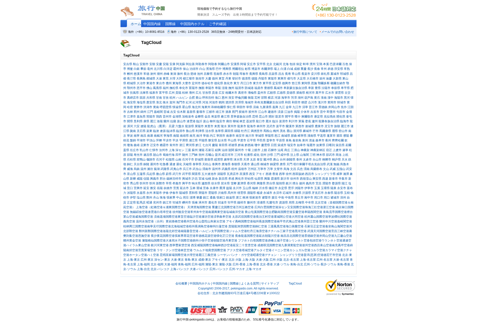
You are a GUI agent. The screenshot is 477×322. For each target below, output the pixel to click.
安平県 (261, 64)
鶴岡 (222, 102)
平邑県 (261, 140)
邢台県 (270, 183)
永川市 (237, 188)
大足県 (301, 78)
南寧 (137, 135)
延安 (146, 188)
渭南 (307, 169)
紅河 (189, 102)
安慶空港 (298, 212)
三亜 (188, 150)
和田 (288, 102)
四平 (178, 155)
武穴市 (176, 174)
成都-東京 (204, 259)
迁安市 (154, 145)
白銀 (137, 69)
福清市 (239, 88)
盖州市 (261, 92)
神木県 (320, 155)
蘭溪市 (290, 126)
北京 (269, 64)
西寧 (282, 174)
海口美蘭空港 (295, 226)
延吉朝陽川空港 (269, 236)
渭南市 (206, 169)
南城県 (285, 135)
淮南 (324, 97)
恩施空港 (144, 236)
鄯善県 (208, 159)
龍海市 (251, 126)
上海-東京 (133, 259)
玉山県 (246, 188)
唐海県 (226, 164)
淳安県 (338, 69)
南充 (193, 135)
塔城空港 (248, 250)
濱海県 (210, 69)
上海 (172, 150)
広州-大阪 (276, 259)
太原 (253, 159)
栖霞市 (164, 145)
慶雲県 (265, 145)
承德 (330, 69)
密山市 (343, 131)
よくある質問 (250, 283)
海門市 (180, 102)
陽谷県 (338, 193)
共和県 (150, 97)
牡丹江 (245, 131)
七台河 (206, 145)
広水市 (329, 92)
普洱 (218, 155)
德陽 (254, 78)
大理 (172, 78)
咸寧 (339, 174)
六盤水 (179, 126)
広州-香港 (239, 264)
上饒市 (255, 150)
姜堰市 (200, 112)
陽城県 (183, 193)
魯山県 (190, 131)
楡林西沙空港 (224, 245)
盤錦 (133, 140)
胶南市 (243, 112)
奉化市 (183, 88)
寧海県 (167, 135)
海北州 (196, 107)
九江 (282, 107)
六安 (137, 126)
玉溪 (317, 188)
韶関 (231, 150)
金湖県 (176, 116)
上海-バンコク (179, 269)
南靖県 (184, 135)
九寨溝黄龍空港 (291, 245)
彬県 (248, 69)
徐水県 (215, 183)
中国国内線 (152, 24)
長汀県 (131, 78)
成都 (297, 69)
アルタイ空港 (263, 250)
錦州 (143, 112)
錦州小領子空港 (203, 240)
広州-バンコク (218, 269)
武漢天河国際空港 (319, 231)
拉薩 (173, 121)
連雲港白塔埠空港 (160, 212)
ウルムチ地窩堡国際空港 (209, 250)
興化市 (239, 178)
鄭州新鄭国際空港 (151, 231)
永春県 (328, 193)
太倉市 (307, 159)
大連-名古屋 (341, 259)
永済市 (277, 193)
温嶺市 (242, 169)
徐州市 (294, 178)
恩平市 (141, 88)
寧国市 (220, 135)
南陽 (176, 135)
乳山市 (144, 150)
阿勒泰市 (201, 64)
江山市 (262, 112)
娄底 (308, 121)
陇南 (133, 131)
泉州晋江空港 (309, 221)
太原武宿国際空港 (244, 216)
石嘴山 (209, 155)
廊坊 (229, 121)
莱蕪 (301, 121)
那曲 (294, 135)
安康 (172, 64)
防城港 (249, 88)
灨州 (192, 92)
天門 (289, 164)
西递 (325, 178)
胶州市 (252, 112)
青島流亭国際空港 (335, 212)
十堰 (248, 150)
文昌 (293, 169)
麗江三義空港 (207, 255)
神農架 (305, 150)
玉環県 (325, 188)
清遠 (312, 140)
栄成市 (282, 145)
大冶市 (141, 83)
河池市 (213, 102)
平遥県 (321, 135)
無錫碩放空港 (139, 212)
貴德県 (290, 92)
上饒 (264, 150)
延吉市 (184, 188)
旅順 (337, 126)
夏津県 (241, 183)
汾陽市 (325, 88)
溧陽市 (326, 183)
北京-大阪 (235, 259)
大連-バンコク (199, 269)
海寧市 (285, 97)
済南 (256, 107)
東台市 (160, 83)
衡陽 (251, 97)
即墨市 (331, 112)
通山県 (255, 164)
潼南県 (311, 135)
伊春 (166, 193)
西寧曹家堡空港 (179, 245)
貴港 (215, 92)
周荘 (186, 197)
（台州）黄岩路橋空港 (169, 221)
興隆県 (261, 183)
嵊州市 (186, 202)
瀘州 (315, 121)
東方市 (257, 83)
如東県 (320, 145)
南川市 (249, 135)
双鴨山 (141, 159)
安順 (152, 64)
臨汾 (275, 121)
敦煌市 (200, 78)
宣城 (201, 178)
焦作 (344, 107)
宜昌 (318, 183)
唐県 (283, 164)
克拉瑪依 (330, 116)
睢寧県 (302, 135)
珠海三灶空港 (314, 207)
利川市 (293, 121)
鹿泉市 (319, 126)
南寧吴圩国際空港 (159, 226)
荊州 (137, 112)
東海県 (176, 83)
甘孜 (166, 97)
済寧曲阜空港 (222, 216)
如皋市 (301, 145)
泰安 (260, 159)
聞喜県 (196, 174)
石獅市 (272, 150)
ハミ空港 (153, 255)
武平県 (186, 174)
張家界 (170, 197)
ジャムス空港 (238, 231)
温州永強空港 (145, 221)
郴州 (130, 74)
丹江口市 (246, 83)
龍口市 (260, 121)
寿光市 (138, 155)
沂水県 (263, 188)
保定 (299, 64)
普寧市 (270, 140)
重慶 (304, 69)
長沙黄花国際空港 (163, 236)
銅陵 (146, 164)
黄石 (317, 97)
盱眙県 (249, 178)
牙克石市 (318, 193)
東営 (222, 78)
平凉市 (167, 140)
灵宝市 (328, 126)
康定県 (318, 116)
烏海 (286, 169)
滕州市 (251, 202)
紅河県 (197, 102)
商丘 (287, 150)
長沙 (310, 69)
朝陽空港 (219, 240)
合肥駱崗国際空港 (280, 212)
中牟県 (309, 202)
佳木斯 (181, 112)
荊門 (235, 112)
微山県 (160, 174)
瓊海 (130, 145)
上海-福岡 (143, 264)
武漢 (330, 164)
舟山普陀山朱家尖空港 (210, 221)
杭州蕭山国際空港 (316, 216)
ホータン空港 (138, 255)
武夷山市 (176, 169)
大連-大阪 (262, 259)
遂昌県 (147, 155)
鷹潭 (222, 188)
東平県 (267, 83)
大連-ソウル (281, 264)
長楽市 (305, 74)
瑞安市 (291, 145)
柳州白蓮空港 (219, 226)
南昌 (143, 135)
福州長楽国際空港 (265, 221)
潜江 (182, 145)
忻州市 (144, 183)
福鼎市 (258, 88)
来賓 (217, 126)
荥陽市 (203, 193)
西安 (252, 174)
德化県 (218, 83)
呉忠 (300, 169)
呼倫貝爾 (241, 97)
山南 (178, 159)
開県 (130, 121)
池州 (200, 74)
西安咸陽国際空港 (203, 245)
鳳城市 (278, 88)
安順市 (144, 64)
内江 (213, 135)
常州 (324, 69)
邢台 (163, 178)
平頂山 (150, 140)
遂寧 (345, 150)
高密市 (242, 92)
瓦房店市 (233, 174)
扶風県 (134, 92)
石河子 (160, 159)
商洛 (339, 155)
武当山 (197, 169)
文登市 (278, 169)
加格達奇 (188, 116)
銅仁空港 (261, 226)
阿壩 (243, 64)
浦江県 (193, 140)
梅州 (276, 131)
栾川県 (315, 74)
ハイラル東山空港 (138, 245)
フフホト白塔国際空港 (253, 240)
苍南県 (217, 74)
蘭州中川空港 (328, 221)
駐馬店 (141, 202)
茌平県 (251, 140)
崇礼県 (325, 74)
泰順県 (235, 164)
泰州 (299, 159)
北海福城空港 (180, 226)
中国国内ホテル (192, 24)
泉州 (305, 140)
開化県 (340, 116)
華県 (249, 107)
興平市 (186, 183)
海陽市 (338, 97)
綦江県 (225, 116)
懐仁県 (231, 107)
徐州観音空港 (181, 212)
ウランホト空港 (331, 240)
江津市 (131, 116)
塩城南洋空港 (235, 212)
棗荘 (275, 197)
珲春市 (243, 74)
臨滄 (156, 131)
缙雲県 (241, 193)
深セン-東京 (162, 259)
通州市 (154, 164)
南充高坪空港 (341, 245)
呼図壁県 (166, 107)
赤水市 (227, 74)
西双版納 (298, 174)
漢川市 (322, 102)
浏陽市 (299, 188)
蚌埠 (306, 64)
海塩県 (141, 102)
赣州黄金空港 (132, 240)
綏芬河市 (228, 155)
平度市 (241, 140)
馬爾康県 (325, 131)
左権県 (299, 202)
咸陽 (140, 178)
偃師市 (150, 159)
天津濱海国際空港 (199, 207)
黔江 (198, 145)
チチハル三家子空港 (281, 231)
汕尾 (280, 150)
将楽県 (215, 116)
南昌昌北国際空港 (292, 236)
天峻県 (187, 164)
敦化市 (228, 83)
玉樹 (347, 193)
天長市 (245, 164)
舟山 (156, 197)
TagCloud (295, 283)
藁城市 (334, 74)
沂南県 (222, 193)
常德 (146, 74)
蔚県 (169, 174)
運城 (199, 188)
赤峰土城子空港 (278, 240)
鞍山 (136, 64)
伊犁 (133, 197)
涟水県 (209, 131)
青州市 (173, 145)
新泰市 (333, 178)
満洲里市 (257, 131)
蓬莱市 (331, 135)
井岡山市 (334, 107)
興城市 (186, 178)
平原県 (280, 140)
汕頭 (225, 150)
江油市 (288, 112)
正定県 (131, 202)
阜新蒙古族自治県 (295, 88)
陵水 (224, 126)
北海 (286, 64)
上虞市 (337, 150)
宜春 (206, 188)
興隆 (267, 178)
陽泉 (333, 188)
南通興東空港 (217, 212)
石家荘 (209, 150)
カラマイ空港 (334, 250)
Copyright (206, 288)
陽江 (345, 183)
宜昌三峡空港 (340, 231)
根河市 (310, 92)
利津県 (200, 131)
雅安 (153, 188)
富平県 (163, 92)
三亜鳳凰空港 (277, 226)
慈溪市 (138, 74)
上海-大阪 (248, 259)
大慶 (208, 78)
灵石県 (141, 131)
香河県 (251, 183)
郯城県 (150, 78)
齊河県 (190, 145)
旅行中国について (305, 32)
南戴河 (158, 135)
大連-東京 (177, 259)
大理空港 (193, 255)
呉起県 (150, 174)
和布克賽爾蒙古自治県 (269, 102)
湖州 (301, 97)
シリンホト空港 (299, 240)
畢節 (143, 69)
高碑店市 (133, 97)
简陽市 (150, 116)
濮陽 (346, 135)
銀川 (289, 183)
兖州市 (157, 202)
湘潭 (346, 174)
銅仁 (130, 164)
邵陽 (130, 155)
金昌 (207, 116)
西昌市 (309, 174)
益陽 (229, 188)
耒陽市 (157, 193)
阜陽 (218, 88)
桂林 (185, 92)
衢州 (328, 140)
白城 (290, 69)
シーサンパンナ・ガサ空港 (235, 255)
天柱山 (206, 164)
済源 (280, 112)
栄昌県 (340, 145)
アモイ (260, 174)
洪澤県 (239, 102)
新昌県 (223, 178)
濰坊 (150, 169)
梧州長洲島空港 (199, 226)
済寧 (305, 107)
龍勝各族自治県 (328, 121)
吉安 (173, 112)
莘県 (169, 183)
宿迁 (329, 150)
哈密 (130, 107)
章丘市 (299, 197)
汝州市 (163, 150)
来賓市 (208, 126)
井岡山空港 (326, 236)
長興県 (253, 74)
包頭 (292, 64)
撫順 (201, 88)
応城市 (287, 193)
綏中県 (284, 155)
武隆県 (164, 169)
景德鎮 (322, 107)
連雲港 (191, 121)
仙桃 (208, 178)
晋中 (323, 112)
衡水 (166, 102)
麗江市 (345, 126)
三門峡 (193, 155)
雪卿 (234, 183)
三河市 (238, 155)
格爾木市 (231, 92)
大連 (159, 78)
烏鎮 (137, 169)
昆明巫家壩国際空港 (173, 255)
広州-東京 (147, 259)
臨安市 (220, 121)
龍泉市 (241, 126)
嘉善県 (191, 112)
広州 (172, 92)
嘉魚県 (141, 116)
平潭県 (183, 140)
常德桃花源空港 (206, 236)
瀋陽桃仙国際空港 (154, 240)
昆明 (255, 116)
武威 (333, 169)
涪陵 (225, 88)
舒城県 (199, 159)
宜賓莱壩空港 (147, 250)
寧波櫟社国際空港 (340, 216)
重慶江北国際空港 (224, 207)
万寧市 (261, 169)
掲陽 (297, 112)
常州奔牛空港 (199, 212)
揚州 (302, 183)
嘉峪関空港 (344, 221)
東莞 (166, 78)
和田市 (296, 102)
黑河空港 (301, 231)
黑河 (347, 97)
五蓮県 (141, 174)
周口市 (318, 197)
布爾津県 (267, 69)
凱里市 (279, 116)
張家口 (220, 197)
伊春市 (173, 193)
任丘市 (134, 150)
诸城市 (334, 197)
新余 (215, 178)
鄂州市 (131, 88)
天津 (246, 159)
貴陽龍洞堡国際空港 (241, 226)
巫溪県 (243, 174)
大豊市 (186, 83)
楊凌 (260, 193)
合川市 (312, 102)
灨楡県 (252, 92)
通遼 (172, 164)
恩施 (314, 83)
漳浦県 (261, 202)
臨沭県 (170, 131)
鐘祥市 (241, 202)
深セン (179, 150)
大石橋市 (312, 78)
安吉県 (127, 64)
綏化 (257, 155)
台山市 (317, 159)
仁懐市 (153, 150)
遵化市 (212, 202)
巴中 (219, 69)
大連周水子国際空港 (179, 240)
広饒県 (271, 92)
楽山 (206, 121)
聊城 (236, 121)
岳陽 (160, 188)
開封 (272, 116)
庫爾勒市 (307, 116)
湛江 (239, 197)
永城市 (267, 193)
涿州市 (203, 202)
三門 (277, 155)
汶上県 (294, 155)
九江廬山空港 (343, 236)
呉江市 (187, 169)
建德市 (272, 112)
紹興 (218, 150)
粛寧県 (228, 159)
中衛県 (289, 197)
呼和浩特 (208, 97)
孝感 (231, 178)
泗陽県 (251, 193)
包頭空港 (315, 240)
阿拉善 (190, 64)
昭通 (149, 202)
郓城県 (344, 74)
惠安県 (150, 102)
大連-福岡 (170, 264)
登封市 (236, 78)
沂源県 (306, 193)
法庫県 (144, 92)
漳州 (343, 197)
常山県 (296, 74)
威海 (130, 169)
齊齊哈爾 (338, 140)
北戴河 (277, 64)
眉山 (289, 131)
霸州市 (177, 69)
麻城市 (307, 131)
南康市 (230, 135)
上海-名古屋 (308, 259)
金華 (289, 107)
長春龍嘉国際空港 (247, 236)
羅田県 (229, 131)
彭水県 (222, 140)
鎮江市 (167, 202)
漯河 (130, 126)
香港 (275, 174)
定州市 (196, 83)
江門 (150, 112)
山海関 (304, 155)
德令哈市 (207, 83)
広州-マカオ (237, 269)
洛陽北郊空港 (172, 231)
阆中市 (308, 197)
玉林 (193, 188)
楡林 (255, 188)
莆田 (339, 135)
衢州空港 (190, 221)
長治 (187, 74)
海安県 (131, 102)
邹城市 (176, 202)
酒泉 (228, 112)
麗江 (153, 121)
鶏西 (159, 116)
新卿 (133, 178)
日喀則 (330, 145)
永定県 (282, 188)
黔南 (241, 145)
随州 (185, 155)
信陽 (146, 178)
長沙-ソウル (328, 264)
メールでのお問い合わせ (337, 32)
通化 (179, 164)
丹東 (228, 78)
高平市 (320, 92)
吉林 (130, 112)
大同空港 (298, 216)
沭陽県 (131, 193)
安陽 (166, 64)
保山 (186, 69)
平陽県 (203, 140)
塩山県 (141, 197)
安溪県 (235, 64)
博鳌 (130, 69)
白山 (202, 69)
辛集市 (343, 178)
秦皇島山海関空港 (337, 226)
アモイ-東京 (220, 259)
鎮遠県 (230, 197)
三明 (313, 155)
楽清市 (283, 121)
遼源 (163, 131)
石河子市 (188, 159)
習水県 (225, 183)
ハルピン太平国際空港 (214, 231)
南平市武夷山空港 (289, 221)
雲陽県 (212, 193)
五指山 (340, 169)
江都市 (210, 112)
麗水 (269, 121)
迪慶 (329, 78)
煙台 (295, 183)
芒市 (315, 131)
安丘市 (251, 64)
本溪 (326, 64)
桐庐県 (336, 159)
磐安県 (212, 140)
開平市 (289, 116)
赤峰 (166, 74)
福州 (166, 88)
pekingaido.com (241, 288)
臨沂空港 (195, 216)
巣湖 (173, 74)
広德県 (281, 92)
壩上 (277, 69)
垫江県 (296, 83)
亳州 (150, 69)
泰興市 (216, 164)
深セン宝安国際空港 (291, 207)
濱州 (313, 64)
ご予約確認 (217, 24)
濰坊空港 (207, 216)
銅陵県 (290, 159)
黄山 (198, 97)
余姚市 (167, 188)
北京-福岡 (157, 264)
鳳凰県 (157, 88)
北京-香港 (266, 264)
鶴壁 (304, 102)
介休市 (305, 112)
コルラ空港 (317, 250)
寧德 (206, 135)
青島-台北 (296, 264)
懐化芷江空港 (225, 236)
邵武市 (330, 155)
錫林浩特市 (173, 178)
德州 (215, 78)
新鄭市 (160, 183)
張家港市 (255, 197)
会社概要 (181, 283)
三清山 (295, 150)
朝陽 (236, 74)
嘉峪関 (158, 112)
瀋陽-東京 (211, 264)
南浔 (199, 135)
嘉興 (275, 107)
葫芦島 (308, 97)
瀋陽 (201, 150)
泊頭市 (194, 69)
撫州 (231, 88)
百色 (345, 64)
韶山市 (157, 155)
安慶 (159, 64)
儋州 (169, 83)
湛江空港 (329, 207)
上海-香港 (252, 264)
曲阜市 (320, 140)
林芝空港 (187, 250)
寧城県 (259, 135)
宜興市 (138, 188)
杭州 (172, 97)
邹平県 (232, 202)
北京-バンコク (160, 269)
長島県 (263, 74)
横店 (271, 97)
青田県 (223, 145)
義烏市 (310, 183)
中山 (179, 197)
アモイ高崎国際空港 (239, 221)
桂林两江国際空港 (135, 226)
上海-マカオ (254, 269)
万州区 (252, 169)
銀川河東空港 (160, 245)
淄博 (193, 197)
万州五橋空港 (245, 207)
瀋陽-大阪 (225, 264)
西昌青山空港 (323, 245)
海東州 (205, 107)
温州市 (216, 169)
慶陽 (215, 145)
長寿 (288, 74)
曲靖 (137, 145)
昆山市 (263, 116)
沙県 (270, 155)
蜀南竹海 (169, 155)
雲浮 (291, 188)
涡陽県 (221, 174)
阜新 (311, 88)
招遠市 (222, 202)
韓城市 (341, 102)
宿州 (263, 155)
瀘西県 (205, 183)
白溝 (283, 69)
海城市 (249, 102)
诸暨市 (266, 197)
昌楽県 (273, 74)
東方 (236, 83)
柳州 (213, 121)
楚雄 (193, 74)
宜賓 (176, 188)
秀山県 (134, 183)
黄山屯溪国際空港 (257, 212)
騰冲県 (267, 159)
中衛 (281, 197)
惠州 (225, 97)
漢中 (330, 97)
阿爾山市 (224, 64)
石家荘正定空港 (314, 226)
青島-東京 (191, 259)
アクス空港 (234, 250)
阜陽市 (209, 88)
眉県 (335, 131)
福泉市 (153, 92)
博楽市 (255, 69)
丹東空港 (231, 240)
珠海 (163, 197)
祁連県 (232, 145)
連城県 (309, 126)
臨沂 (199, 121)
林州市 (261, 126)
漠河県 (297, 131)
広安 (222, 92)
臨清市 (180, 131)
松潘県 (248, 155)
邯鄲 (264, 97)
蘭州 (166, 121)
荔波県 (250, 121)
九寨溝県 (266, 107)
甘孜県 (206, 92)
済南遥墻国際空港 (166, 216)
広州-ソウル (312, 264)
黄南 (156, 107)
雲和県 (193, 193)
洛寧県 (219, 131)
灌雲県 (339, 92)
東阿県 (305, 83)
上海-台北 (143, 269)
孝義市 (176, 183)
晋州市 (167, 116)
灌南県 (300, 92)
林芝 (242, 121)
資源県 (283, 202)
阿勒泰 (212, 64)
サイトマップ (270, 283)
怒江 (277, 135)
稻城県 (131, 83)
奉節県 (335, 88)
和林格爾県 (218, 107)
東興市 (282, 78)
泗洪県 (229, 102)
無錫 (336, 164)
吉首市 (314, 112)
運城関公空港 (283, 216)
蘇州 (195, 150)
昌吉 (281, 74)
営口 (130, 188)
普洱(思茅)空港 (313, 255)
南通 (150, 135)
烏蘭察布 (316, 169)
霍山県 (186, 107)
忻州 (152, 183)
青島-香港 (343, 264)
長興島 (141, 78)
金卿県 (199, 116)
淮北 (159, 102)
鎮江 (206, 197)
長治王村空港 (265, 216)
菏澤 (294, 97)
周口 (327, 197)
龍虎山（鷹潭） (157, 126)
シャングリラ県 (325, 174)
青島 (289, 140)
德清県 (246, 78)
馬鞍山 (267, 131)
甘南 (159, 97)
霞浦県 (275, 178)
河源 (277, 97)
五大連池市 (208, 174)
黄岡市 (331, 102)
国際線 (170, 24)
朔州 (201, 155)
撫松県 (173, 88)
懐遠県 (176, 107)
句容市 (340, 112)
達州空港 (308, 245)
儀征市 (273, 188)
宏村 (257, 97)
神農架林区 (317, 150)
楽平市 (280, 126)
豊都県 (268, 88)
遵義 (213, 197)
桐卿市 (326, 159)
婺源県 (336, 183)
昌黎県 (208, 74)
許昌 (195, 178)
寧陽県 (269, 135)
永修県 (296, 193)
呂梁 (172, 126)
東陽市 (272, 78)
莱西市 (299, 126)
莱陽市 (199, 126)
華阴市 (241, 107)
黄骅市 (138, 107)
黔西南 (249, 145)
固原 (143, 97)
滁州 (180, 74)
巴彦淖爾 (336, 64)
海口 (218, 97)
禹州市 (232, 193)
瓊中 (257, 145)
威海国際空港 (144, 216)
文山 (326, 169)
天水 (345, 159)
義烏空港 (129, 221)
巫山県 (131, 174)
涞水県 (238, 159)
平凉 (175, 140)
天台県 (138, 164)
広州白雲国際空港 (266, 207)
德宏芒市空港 (332, 255)
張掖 (195, 202)
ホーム (136, 24)
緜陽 (237, 131)
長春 (317, 69)
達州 (322, 78)
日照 (274, 145)
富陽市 (193, 88)
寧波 (130, 135)
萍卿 (159, 140)
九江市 (296, 107)
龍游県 (189, 126)
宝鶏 (319, 64)
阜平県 (345, 88)
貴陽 (178, 92)
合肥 (192, 97)
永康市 (214, 188)
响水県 (196, 183)
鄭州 (149, 197)
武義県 (226, 169)
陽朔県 (280, 183)
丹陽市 (262, 78)
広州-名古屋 (324, 259)
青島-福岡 (184, 264)
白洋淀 (167, 69)
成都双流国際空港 (269, 245)
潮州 (160, 74)
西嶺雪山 (306, 178)
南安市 (240, 135)
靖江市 (220, 112)
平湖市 (141, 140)
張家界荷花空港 (185, 236)
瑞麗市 (311, 145)
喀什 (298, 116)
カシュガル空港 (299, 250)
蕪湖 (157, 169)
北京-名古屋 (291, 259)
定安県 (276, 83)
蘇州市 (239, 150)
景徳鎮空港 (311, 236)
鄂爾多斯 (324, 83)
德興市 (286, 83)
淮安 (231, 97)
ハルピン (182, 97)
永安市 (341, 188)
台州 (283, 159)
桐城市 (264, 164)
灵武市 (270, 126)
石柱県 (131, 159)
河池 (205, 102)
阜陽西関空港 (313, 212)
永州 (149, 193)
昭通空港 (259, 255)
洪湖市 (147, 107)
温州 (143, 169)
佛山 (149, 88)
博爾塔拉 (238, 69)
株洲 (245, 197)
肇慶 (199, 197)
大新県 (337, 78)
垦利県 (138, 121)
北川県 (158, 69)
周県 (292, 202)
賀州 (172, 102)
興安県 (317, 178)
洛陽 (160, 121)
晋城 (166, 112)
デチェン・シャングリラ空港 (284, 255)
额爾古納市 (337, 83)
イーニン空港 (280, 250)
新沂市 (284, 178)
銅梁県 (274, 164)
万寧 (270, 169)
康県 (146, 121)
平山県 (232, 140)
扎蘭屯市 (272, 202)
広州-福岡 (198, 264)
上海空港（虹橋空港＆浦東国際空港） (161, 207)
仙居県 (258, 178)
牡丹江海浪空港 (257, 231)
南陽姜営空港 (190, 231)
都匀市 (291, 78)
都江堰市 (189, 78)
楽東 (149, 131)
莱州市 (232, 126)
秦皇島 (296, 140)
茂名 (283, 131)
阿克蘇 (180, 64)
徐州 (289, 174)
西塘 (269, 174)
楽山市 (181, 121)
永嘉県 (141, 193)
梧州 (234, 169)
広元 (198, 92)
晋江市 (313, 107)
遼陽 (143, 126)
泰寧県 (197, 164)
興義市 (154, 178)
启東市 (144, 145)
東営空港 (184, 216)
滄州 (153, 74)
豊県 (318, 88)
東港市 (150, 83)
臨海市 (344, 121)
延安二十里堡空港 (245, 245)
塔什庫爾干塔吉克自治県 (309, 164)
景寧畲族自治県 (241, 116)
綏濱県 (218, 159)
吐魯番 (164, 164)
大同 (179, 78)
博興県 (226, 69)
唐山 (276, 159)
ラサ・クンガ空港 (169, 250)
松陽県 (170, 159)
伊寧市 (308, 188)
